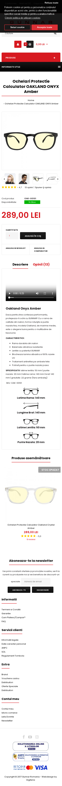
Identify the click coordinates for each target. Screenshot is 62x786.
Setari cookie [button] (17, 27)
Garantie (6, 613)
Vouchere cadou (10, 678)
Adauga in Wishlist (16, 248)
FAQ (4, 621)
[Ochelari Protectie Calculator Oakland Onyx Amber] (31, 141)
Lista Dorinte (8, 716)
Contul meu (8, 708)
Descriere (20, 264)
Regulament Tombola (13, 655)
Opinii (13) (41, 264)
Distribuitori (7, 682)
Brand (5, 674)
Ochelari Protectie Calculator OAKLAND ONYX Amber (32, 103)
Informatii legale (10, 639)
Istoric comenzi (9, 712)
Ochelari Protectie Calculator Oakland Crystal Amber (31, 526)
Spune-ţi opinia (43, 187)
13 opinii (29, 187)
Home (31, 100)
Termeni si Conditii (11, 609)
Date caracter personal (14, 643)
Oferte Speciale (10, 686)
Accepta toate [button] (44, 27)
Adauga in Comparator (41, 249)
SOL (3, 651)
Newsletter (7, 720)
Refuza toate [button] (51, 3)
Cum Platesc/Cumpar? (13, 617)
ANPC (4, 647)
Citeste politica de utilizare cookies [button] (22, 17)
